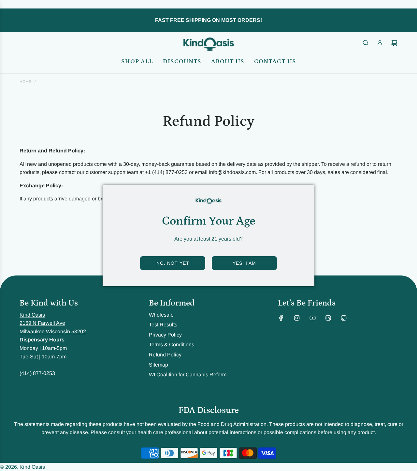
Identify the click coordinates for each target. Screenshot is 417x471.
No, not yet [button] (172, 263)
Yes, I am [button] (244, 263)
